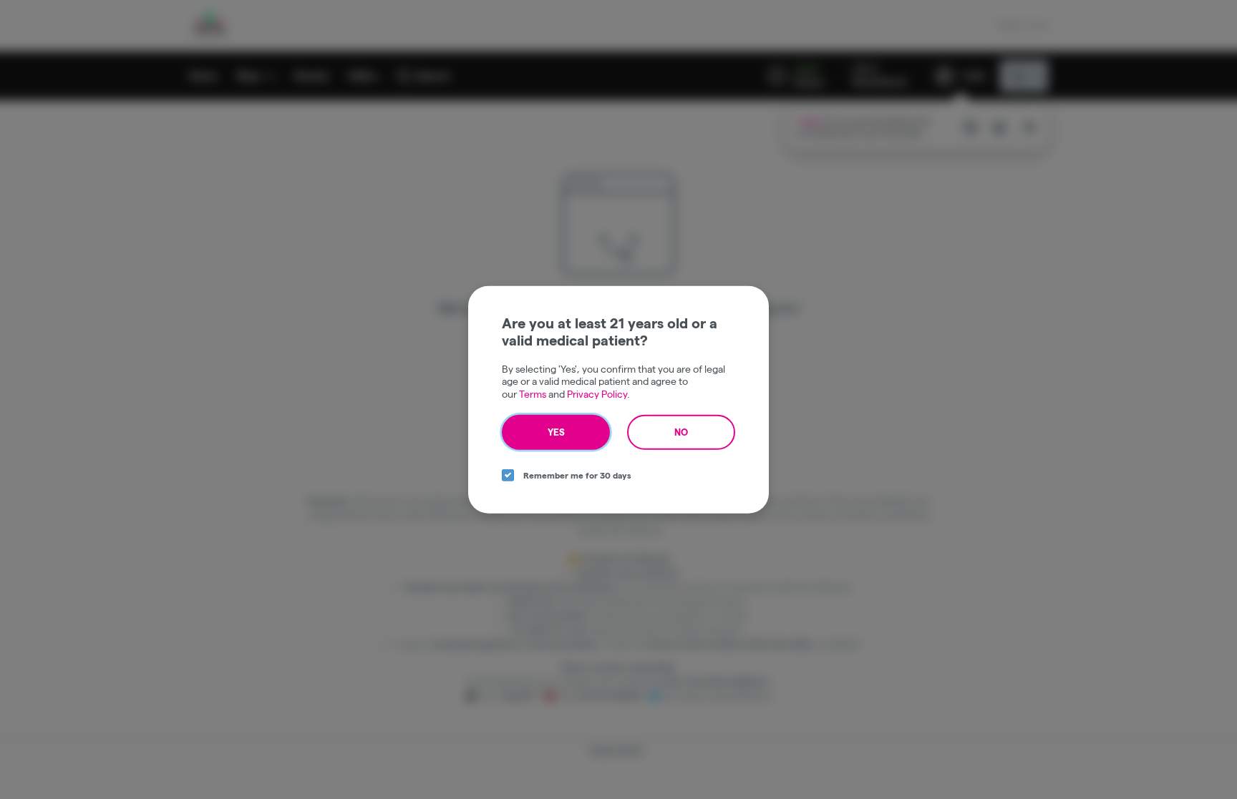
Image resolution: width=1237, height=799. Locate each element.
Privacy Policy (597, 393)
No (681, 432)
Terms (532, 393)
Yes (556, 432)
